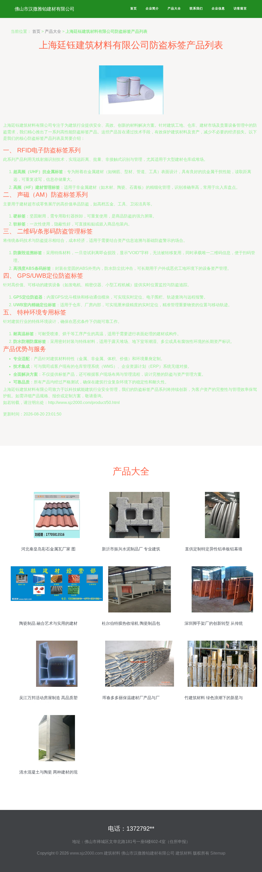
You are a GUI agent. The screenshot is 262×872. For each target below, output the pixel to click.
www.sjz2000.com (86, 853)
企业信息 (218, 8)
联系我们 (196, 8)
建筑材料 (112, 853)
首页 (133, 8)
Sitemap (217, 853)
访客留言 (240, 8)
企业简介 (152, 8)
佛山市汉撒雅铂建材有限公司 (44, 9)
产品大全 (174, 8)
